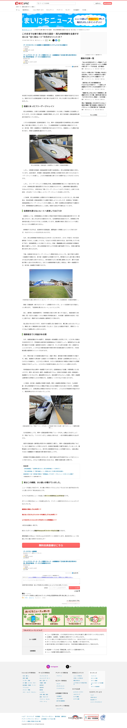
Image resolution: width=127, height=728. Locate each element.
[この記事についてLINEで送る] (59, 40)
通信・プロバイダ (44, 697)
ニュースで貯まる (78, 676)
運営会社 (63, 716)
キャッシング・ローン (45, 678)
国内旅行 (42, 685)
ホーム (18, 10)
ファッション (26, 687)
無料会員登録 (107, 3)
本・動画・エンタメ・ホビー (29, 683)
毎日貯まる (26, 10)
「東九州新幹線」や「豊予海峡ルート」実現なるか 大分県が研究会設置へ (43, 471)
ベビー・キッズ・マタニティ (29, 692)
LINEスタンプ (77, 694)
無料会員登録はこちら (51, 545)
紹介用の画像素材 (61, 701)
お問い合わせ (93, 697)
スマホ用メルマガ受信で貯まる (80, 683)
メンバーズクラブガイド (96, 702)
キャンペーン (50, 10)
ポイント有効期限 (95, 686)
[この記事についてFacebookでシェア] (56, 40)
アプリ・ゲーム (43, 701)
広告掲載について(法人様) (48, 719)
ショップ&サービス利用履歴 (97, 683)
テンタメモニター (61, 688)
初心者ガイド (93, 699)
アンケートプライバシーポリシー (31, 719)
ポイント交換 (94, 678)
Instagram (54, 667)
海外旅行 (42, 687)
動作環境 (57, 716)
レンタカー (42, 692)
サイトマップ (30, 716)
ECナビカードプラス (78, 692)
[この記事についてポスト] (53, 40)
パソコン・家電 (26, 690)
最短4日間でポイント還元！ (28, 7)
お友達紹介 (76, 10)
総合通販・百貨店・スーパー (29, 685)
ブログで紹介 (60, 698)
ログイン (98, 3)
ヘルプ (92, 695)
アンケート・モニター (45, 699)
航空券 (41, 690)
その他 (84, 10)
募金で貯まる (77, 680)
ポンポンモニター (61, 686)
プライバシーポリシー (48, 716)
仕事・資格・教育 (44, 694)
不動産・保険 (43, 683)
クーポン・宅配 (26, 680)
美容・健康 (25, 678)
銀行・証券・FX (43, 680)
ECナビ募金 (76, 696)
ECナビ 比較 (76, 699)
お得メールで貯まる (78, 678)
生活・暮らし (26, 676)
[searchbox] (56, 3)
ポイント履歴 (94, 680)
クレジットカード (44, 676)
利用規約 (37, 716)
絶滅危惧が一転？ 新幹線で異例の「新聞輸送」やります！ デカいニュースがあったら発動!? (48, 474)
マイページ (93, 676)
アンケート (60, 10)
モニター (68, 10)
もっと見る (93, 115)
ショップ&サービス (38, 10)
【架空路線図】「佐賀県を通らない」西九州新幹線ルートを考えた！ (42, 468)
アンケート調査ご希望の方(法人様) (31, 721)
